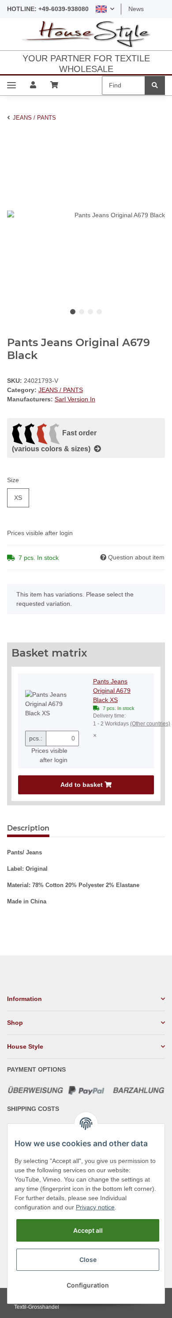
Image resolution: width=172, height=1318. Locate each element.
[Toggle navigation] (11, 85)
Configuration (88, 1285)
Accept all (88, 1230)
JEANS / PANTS (60, 389)
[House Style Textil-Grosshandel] (86, 34)
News (136, 8)
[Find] (155, 85)
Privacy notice (95, 1207)
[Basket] (54, 85)
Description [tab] (28, 828)
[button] (105, 9)
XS (18, 497)
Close (88, 1259)
